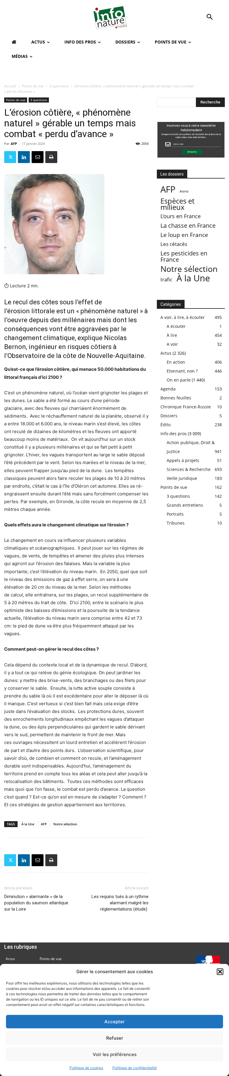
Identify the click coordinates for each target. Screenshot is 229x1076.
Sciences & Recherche (189, 469)
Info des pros (173, 433)
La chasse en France (188, 225)
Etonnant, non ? (182, 371)
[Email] (38, 157)
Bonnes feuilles (175, 398)
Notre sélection (65, 824)
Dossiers (168, 415)
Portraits (175, 514)
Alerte (184, 191)
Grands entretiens (185, 505)
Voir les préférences (115, 1054)
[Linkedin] (24, 157)
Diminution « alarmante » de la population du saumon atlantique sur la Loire (36, 903)
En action (176, 362)
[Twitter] (10, 157)
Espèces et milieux (177, 204)
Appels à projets (183, 460)
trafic (166, 279)
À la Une (27, 824)
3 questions (59, 86)
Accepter (114, 1021)
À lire (172, 335)
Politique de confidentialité (134, 1068)
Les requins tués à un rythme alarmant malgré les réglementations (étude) (120, 903)
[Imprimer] (51, 157)
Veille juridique (182, 478)
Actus (165, 353)
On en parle (179, 380)
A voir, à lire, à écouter (182, 317)
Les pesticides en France (183, 256)
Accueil (10, 86)
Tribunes (176, 523)
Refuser (114, 1038)
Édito (165, 424)
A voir (172, 344)
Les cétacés (173, 244)
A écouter (176, 326)
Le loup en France (184, 235)
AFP (14, 143)
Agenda (168, 389)
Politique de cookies (86, 1068)
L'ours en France (180, 216)
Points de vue (33, 86)
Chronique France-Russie (185, 407)
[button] (220, 972)
